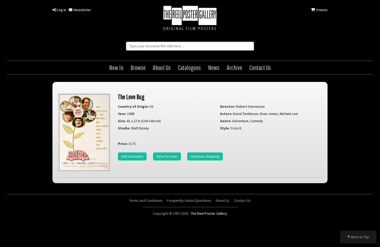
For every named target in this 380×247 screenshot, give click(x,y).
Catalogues (189, 67)
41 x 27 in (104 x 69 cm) (144, 121)
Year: (122, 113)
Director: (227, 106)
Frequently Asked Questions (189, 200)
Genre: (225, 121)
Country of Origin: (133, 106)
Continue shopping (205, 156)
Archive (234, 67)
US (151, 106)
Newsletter (82, 9)
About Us (162, 67)
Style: (225, 128)
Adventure (240, 121)
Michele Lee (289, 113)
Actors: (226, 113)
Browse (138, 67)
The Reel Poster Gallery (190, 18)
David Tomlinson (245, 113)
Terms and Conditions (146, 200)
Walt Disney (140, 128)
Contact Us (260, 67)
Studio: (124, 128)
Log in (61, 9)
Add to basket (132, 156)
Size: (122, 121)
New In (116, 67)
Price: (123, 143)
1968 (130, 113)
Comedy (256, 121)
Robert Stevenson (250, 106)
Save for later (167, 156)
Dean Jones (269, 113)
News (213, 67)
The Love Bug (131, 97)
